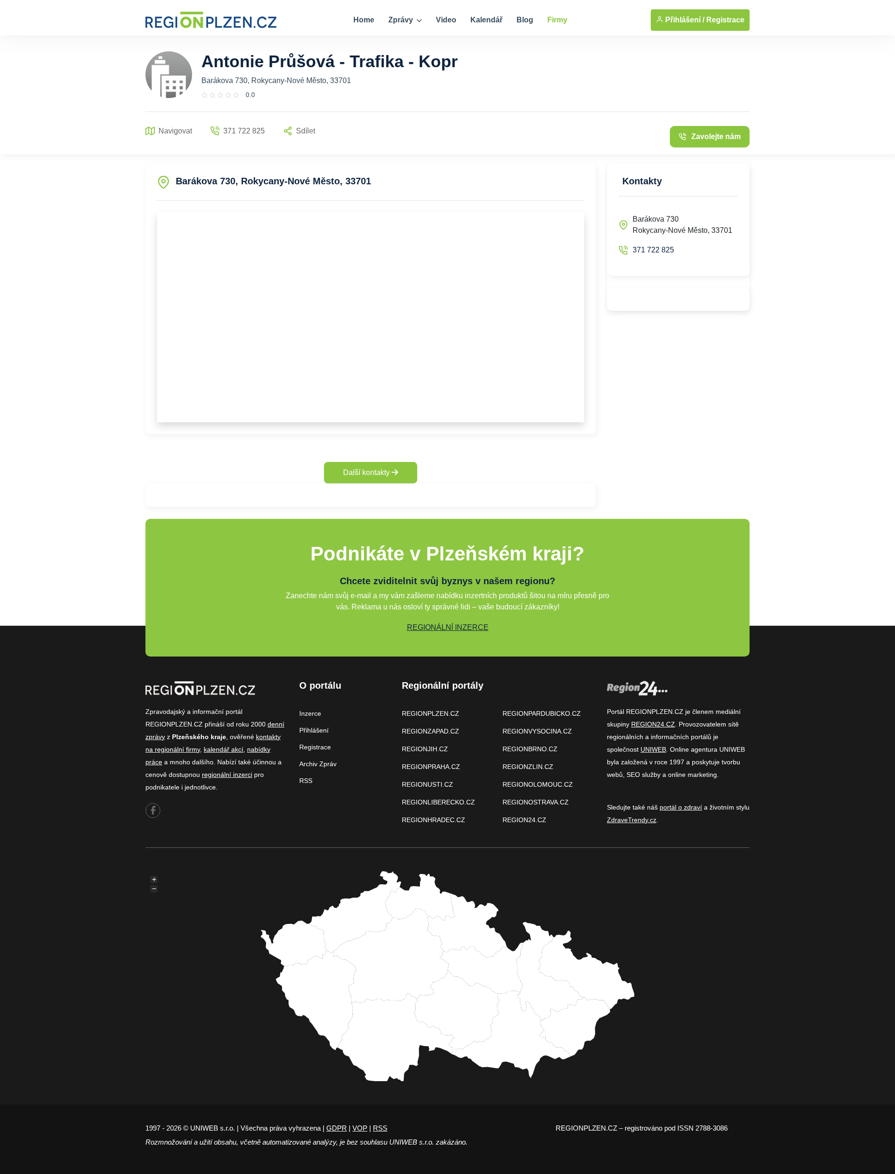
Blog (524, 20)
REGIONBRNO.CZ (530, 749)
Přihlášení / (683, 20)
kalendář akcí (223, 749)
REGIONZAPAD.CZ (430, 731)
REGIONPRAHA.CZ (431, 766)
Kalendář (486, 20)
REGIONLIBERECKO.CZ (438, 802)
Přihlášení (314, 730)
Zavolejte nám (716, 136)
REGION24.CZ (524, 820)
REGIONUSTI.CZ (427, 784)
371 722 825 (653, 250)
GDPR (336, 1128)
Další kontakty (367, 472)
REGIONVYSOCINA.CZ (537, 731)
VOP (359, 1128)
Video (446, 20)
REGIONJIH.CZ (425, 749)
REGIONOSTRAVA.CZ (536, 802)
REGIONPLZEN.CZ (430, 713)
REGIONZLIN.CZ (528, 766)
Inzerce (310, 713)
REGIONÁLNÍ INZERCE (448, 627)
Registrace (725, 20)
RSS (305, 780)
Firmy (557, 20)
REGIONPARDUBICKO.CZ (542, 713)
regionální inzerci (227, 774)
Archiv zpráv (318, 764)
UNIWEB (653, 749)
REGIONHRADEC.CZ (433, 820)
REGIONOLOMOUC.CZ (538, 784)
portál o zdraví (681, 807)
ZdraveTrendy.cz (631, 820)
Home (363, 20)
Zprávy (401, 20)
